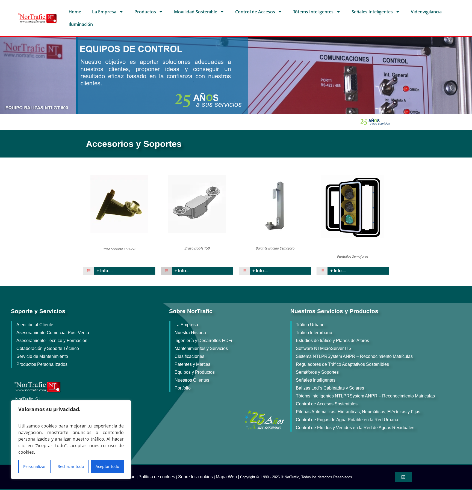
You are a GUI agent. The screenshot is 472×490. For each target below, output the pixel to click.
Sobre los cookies (195, 476)
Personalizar (34, 466)
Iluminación (81, 24)
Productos (145, 12)
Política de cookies (156, 476)
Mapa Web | (228, 476)
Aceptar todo (107, 466)
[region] (71, 439)
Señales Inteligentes (372, 12)
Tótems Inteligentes (313, 12)
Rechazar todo (71, 466)
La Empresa (104, 12)
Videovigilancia (426, 12)
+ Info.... (105, 270)
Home (75, 12)
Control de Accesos (255, 12)
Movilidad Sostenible (195, 12)
